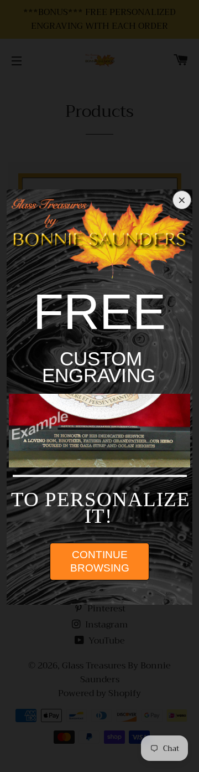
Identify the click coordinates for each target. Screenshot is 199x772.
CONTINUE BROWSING (99, 561)
